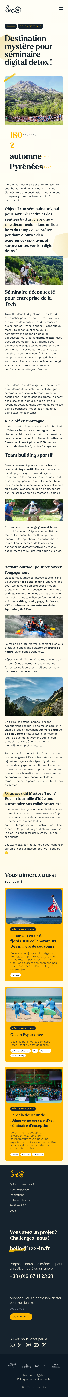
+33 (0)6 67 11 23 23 (31, 1276)
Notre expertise (19, 1189)
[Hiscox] (26, 1366)
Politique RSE (18, 1205)
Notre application (20, 1200)
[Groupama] (56, 1366)
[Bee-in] (13, 9)
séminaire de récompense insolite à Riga (34, 813)
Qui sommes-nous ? (22, 1184)
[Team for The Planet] (41, 1366)
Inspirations (17, 1194)
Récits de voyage (30, 26)
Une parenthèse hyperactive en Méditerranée (33, 809)
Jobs (13, 1210)
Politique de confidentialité (34, 1379)
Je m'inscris (21, 1316)
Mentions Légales (34, 1375)
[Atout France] (12, 1365)
